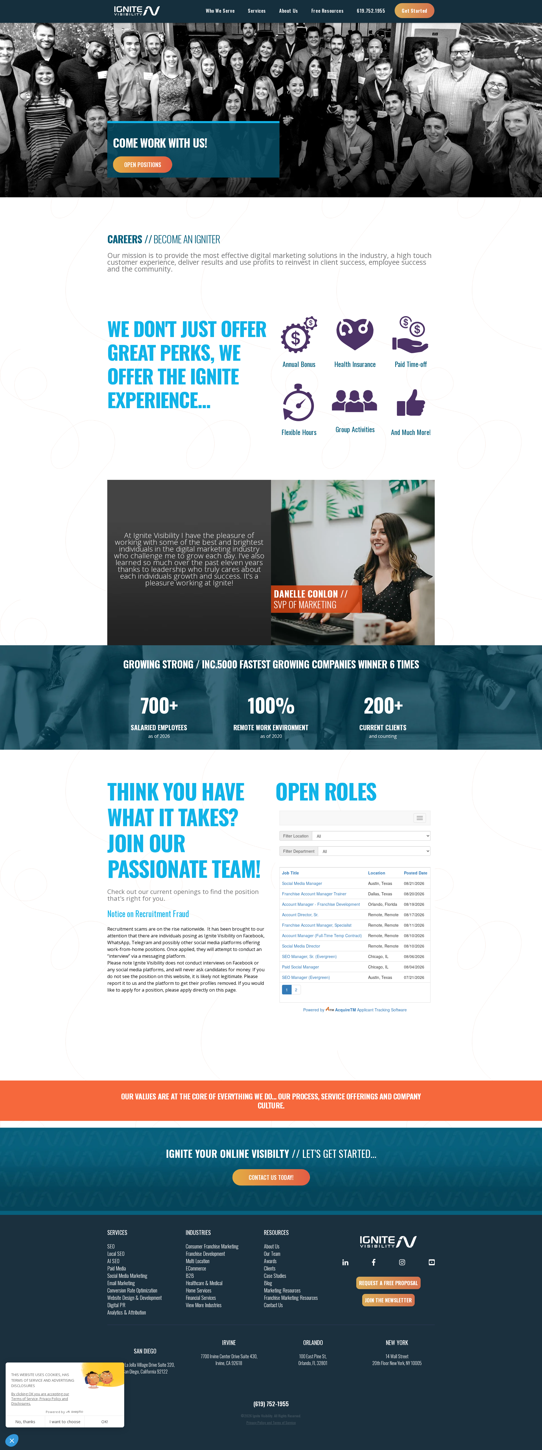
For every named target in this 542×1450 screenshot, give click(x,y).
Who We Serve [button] (220, 10)
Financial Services (201, 1297)
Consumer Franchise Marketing (212, 1246)
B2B (190, 1275)
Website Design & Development (134, 1297)
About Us (271, 1246)
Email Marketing (121, 1283)
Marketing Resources (282, 1290)
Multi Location (197, 1261)
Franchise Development (205, 1253)
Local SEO (115, 1253)
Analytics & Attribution (126, 1312)
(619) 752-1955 (271, 1403)
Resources (276, 1232)
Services (117, 1232)
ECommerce (196, 1268)
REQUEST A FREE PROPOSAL (388, 1283)
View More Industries (204, 1305)
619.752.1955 (371, 10)
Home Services (198, 1290)
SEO (111, 1246)
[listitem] (187, 942)
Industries (198, 1232)
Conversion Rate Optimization (132, 1290)
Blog (268, 1283)
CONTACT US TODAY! (271, 1177)
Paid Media (116, 1268)
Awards (270, 1261)
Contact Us (273, 1305)
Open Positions (142, 164)
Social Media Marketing (127, 1275)
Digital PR (116, 1305)
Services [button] (257, 10)
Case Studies (275, 1275)
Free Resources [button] (327, 10)
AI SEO (113, 1261)
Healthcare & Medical (204, 1283)
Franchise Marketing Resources (291, 1297)
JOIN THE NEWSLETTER (388, 1300)
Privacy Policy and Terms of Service (271, 1422)
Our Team (272, 1253)
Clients (270, 1268)
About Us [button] (288, 10)
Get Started (414, 10)
